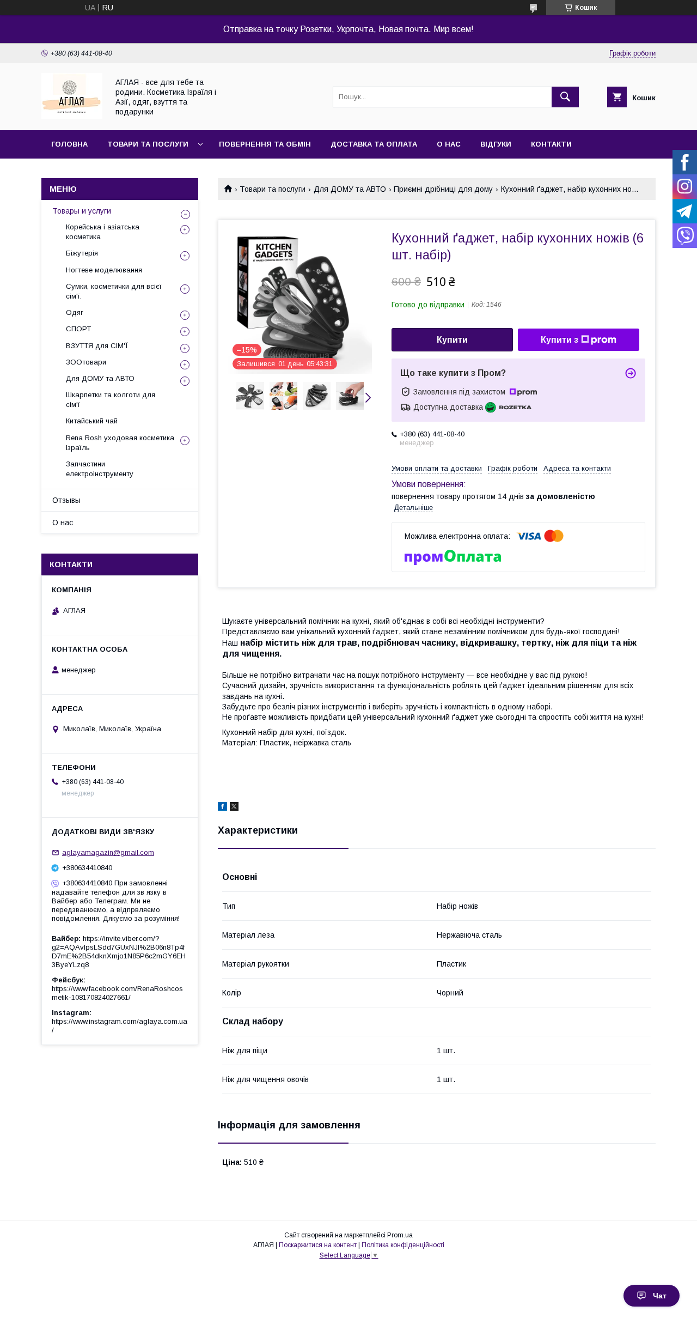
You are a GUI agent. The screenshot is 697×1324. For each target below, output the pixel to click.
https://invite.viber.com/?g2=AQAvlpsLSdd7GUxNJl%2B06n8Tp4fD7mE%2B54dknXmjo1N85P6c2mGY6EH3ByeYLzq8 (119, 951)
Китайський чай (92, 421)
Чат (660, 1295)
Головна (69, 144)
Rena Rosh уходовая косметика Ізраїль (120, 443)
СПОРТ (78, 329)
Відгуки (495, 144)
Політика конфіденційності (403, 1245)
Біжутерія (82, 253)
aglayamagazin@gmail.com (108, 852)
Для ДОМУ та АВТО (350, 189)
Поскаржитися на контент (318, 1245)
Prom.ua (400, 1235)
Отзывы (66, 500)
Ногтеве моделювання (104, 270)
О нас (449, 144)
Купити (452, 339)
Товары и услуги (81, 211)
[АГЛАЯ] (71, 116)
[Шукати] (565, 97)
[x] (234, 808)
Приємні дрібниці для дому (443, 189)
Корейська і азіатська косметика (102, 232)
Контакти (551, 144)
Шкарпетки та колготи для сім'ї (110, 400)
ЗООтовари (86, 362)
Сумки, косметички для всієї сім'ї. (114, 291)
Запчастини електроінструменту (99, 469)
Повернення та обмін (265, 144)
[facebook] (222, 808)
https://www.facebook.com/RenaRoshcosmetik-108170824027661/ (117, 993)
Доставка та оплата (374, 144)
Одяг (74, 312)
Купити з (559, 339)
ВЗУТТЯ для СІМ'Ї (97, 346)
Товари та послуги (147, 144)
